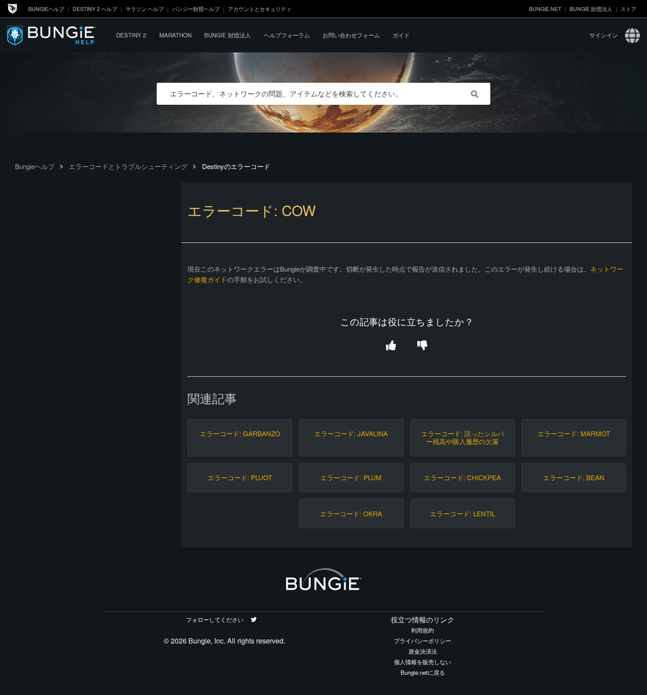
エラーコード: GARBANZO (240, 434)
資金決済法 (422, 651)
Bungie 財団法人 (591, 8)
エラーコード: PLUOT (240, 478)
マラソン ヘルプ (144, 8)
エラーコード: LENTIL (462, 514)
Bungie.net (545, 8)
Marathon (175, 35)
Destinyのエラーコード (236, 166)
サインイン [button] (603, 35)
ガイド (401, 35)
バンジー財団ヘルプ (196, 8)
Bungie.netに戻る (423, 672)
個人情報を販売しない (422, 662)
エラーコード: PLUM (351, 478)
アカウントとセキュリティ (259, 8)
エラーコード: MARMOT (573, 434)
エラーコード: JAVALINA (351, 434)
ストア (628, 8)
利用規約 (422, 630)
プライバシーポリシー (422, 640)
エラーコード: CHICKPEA (462, 478)
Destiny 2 (131, 35)
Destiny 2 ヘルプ (95, 8)
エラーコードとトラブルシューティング (128, 166)
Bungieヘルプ (46, 8)
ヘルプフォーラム (287, 35)
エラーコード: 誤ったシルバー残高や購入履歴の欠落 (462, 437)
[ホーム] (58, 35)
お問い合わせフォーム (351, 35)
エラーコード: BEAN (573, 478)
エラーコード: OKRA (351, 514)
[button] (391, 346)
